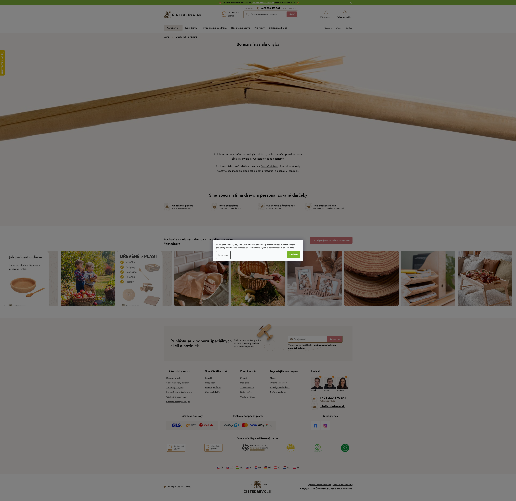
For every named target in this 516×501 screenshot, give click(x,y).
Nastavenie (223, 255)
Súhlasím (293, 254)
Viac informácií (288, 247)
